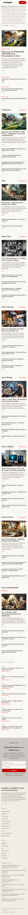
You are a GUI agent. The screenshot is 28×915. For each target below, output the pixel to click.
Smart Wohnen (5, 77)
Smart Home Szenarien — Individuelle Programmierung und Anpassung (11, 289)
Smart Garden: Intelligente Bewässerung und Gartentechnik (13, 576)
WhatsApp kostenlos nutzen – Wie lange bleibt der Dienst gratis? (14, 492)
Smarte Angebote (8, 446)
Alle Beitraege (22, 110)
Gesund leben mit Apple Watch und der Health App (14, 98)
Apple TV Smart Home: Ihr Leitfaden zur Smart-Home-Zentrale (14, 400)
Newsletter (22, 2)
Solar (3, 831)
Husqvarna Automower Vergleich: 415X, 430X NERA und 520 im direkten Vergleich (14, 169)
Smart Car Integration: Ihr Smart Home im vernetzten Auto (13, 330)
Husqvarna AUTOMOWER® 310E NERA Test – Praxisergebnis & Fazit (13, 53)
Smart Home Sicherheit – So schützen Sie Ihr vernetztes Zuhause (14, 259)
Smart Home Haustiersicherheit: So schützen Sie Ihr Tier (14, 416)
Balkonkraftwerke (6, 811)
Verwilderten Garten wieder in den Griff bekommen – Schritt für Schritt (12, 569)
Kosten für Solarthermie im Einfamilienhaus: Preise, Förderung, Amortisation (13, 89)
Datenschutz (5, 858)
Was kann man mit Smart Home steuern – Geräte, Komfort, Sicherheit (12, 651)
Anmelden (14, 770)
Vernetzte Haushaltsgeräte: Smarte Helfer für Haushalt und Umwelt (14, 295)
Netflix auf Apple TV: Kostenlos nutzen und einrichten (13, 499)
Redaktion (4, 843)
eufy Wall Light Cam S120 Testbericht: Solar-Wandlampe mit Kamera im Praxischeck (13, 162)
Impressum (4, 855)
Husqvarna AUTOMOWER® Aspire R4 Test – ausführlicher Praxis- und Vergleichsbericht (13, 134)
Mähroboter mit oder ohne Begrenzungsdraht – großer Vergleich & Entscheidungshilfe (14, 563)
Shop (3, 180)
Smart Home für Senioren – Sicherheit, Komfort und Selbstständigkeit (12, 275)
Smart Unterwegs (8, 307)
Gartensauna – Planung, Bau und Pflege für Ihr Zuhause (12, 203)
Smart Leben (5, 96)
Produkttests (6, 109)
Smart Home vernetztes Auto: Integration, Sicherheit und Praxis (13, 359)
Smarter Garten (7, 517)
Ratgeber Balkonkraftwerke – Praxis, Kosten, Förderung (13, 220)
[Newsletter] (6, 804)
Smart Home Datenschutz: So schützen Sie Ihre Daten (13, 644)
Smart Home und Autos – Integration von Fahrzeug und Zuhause (12, 366)
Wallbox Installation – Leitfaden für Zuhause (13, 436)
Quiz (3, 848)
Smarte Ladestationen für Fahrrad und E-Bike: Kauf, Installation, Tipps (14, 353)
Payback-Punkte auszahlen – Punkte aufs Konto (13, 486)
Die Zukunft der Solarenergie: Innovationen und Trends (13, 631)
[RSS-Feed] (3, 804)
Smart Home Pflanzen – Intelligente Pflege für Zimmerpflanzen (13, 540)
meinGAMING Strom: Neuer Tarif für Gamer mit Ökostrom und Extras (14, 469)
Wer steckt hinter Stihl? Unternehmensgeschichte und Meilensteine (11, 614)
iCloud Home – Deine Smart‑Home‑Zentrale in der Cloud (14, 79)
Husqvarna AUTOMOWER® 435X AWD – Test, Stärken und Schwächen (14, 149)
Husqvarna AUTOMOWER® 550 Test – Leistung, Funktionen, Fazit (12, 156)
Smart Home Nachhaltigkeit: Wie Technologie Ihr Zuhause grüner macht (14, 282)
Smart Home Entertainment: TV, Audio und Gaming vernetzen (13, 423)
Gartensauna (5, 813)
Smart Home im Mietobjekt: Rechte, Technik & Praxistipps (14, 430)
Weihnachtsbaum (6, 835)
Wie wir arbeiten (5, 850)
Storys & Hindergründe (10, 587)
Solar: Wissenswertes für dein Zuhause (12, 226)
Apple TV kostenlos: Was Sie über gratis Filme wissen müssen (14, 506)
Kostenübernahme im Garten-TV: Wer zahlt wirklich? (13, 556)
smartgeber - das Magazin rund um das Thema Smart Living (13, 789)
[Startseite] (8, 2)
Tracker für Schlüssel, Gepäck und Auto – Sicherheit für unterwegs (13, 346)
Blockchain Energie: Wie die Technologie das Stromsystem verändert (13, 638)
